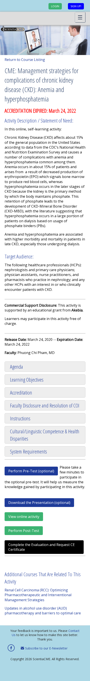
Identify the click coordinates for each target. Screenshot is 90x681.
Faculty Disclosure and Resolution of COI (44, 405)
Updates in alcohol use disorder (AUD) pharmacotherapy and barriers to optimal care (43, 610)
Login (55, 6)
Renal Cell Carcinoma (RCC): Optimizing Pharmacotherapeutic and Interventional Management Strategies (38, 595)
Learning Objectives (26, 379)
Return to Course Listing (25, 59)
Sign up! (76, 6)
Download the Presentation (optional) (39, 502)
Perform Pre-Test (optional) (31, 471)
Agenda (16, 366)
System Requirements (28, 451)
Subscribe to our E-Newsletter (46, 648)
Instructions (20, 418)
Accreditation (21, 392)
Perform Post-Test (23, 530)
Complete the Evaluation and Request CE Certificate (41, 547)
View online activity (23, 516)
